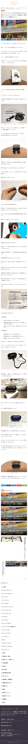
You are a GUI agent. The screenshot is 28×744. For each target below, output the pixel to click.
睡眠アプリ (5, 685)
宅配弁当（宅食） (7, 656)
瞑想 (4, 689)
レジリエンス (6, 649)
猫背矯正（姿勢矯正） (8, 679)
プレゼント (5, 616)
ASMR (4, 587)
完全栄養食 (5, 662)
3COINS (3, 10)
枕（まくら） (6, 676)
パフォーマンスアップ (8, 606)
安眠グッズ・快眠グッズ (8, 659)
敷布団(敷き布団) (7, 672)
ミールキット (6, 636)
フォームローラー (7, 610)
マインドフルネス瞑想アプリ (9, 626)
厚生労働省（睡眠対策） (6, 732)
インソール (5, 596)
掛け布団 (5, 669)
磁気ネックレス (6, 692)
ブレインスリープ (7, 613)
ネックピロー (6, 603)
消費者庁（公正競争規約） (7, 735)
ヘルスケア (5, 620)
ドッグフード (6, 600)
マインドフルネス (7, 623)
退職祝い (5, 699)
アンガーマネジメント (8, 593)
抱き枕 (4, 666)
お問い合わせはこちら (6, 725)
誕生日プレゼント (7, 695)
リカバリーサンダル (7, 646)
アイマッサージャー (7, 590)
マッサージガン (6, 629)
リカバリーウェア (7, 643)
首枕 (4, 702)
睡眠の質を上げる (7, 682)
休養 (4, 653)
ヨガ (4, 639)
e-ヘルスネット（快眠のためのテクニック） (11, 734)
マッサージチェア (7, 633)
